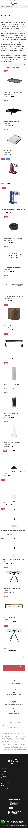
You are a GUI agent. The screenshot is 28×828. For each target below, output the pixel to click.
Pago (2, 785)
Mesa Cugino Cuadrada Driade (12, 647)
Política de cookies (5, 788)
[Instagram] (17, 793)
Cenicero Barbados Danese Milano (13, 238)
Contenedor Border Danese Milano (13, 267)
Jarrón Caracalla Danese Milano (12, 442)
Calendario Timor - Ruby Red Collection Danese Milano (13, 180)
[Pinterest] (11, 793)
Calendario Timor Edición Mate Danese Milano (14, 209)
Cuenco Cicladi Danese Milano (12, 326)
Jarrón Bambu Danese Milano (11, 384)
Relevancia (5, 64)
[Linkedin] (14, 793)
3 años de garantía (14, 713)
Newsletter (3, 776)
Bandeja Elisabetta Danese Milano (13, 92)
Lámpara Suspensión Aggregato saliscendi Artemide (12, 530)
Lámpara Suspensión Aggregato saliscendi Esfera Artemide (12, 559)
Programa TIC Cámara (6, 790)
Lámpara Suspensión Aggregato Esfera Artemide (11, 501)
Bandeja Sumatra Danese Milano (12, 121)
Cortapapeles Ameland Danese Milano (14, 296)
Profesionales (4, 771)
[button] (14, 668)
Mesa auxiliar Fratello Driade (11, 617)
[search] (3, 6)
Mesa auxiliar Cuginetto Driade (12, 588)
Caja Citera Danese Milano (11, 150)
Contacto (3, 768)
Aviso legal (3, 777)
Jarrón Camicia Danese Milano (12, 413)
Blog (2, 773)
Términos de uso (4, 783)
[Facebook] (8, 793)
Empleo (3, 774)
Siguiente (25, 657)
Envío (2, 787)
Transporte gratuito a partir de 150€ (14, 694)
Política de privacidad (5, 782)
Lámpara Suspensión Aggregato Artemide (14, 471)
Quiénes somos (4, 769)
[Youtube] (20, 793)
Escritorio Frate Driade (10, 355)
